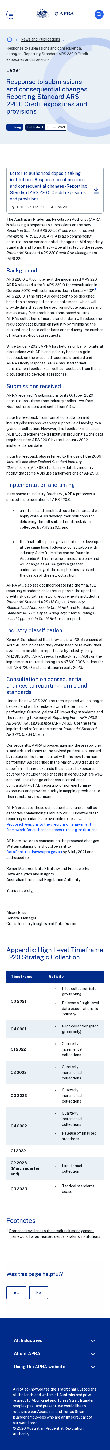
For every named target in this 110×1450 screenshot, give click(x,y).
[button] (55, 1340)
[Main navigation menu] (10, 14)
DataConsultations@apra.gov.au (34, 852)
